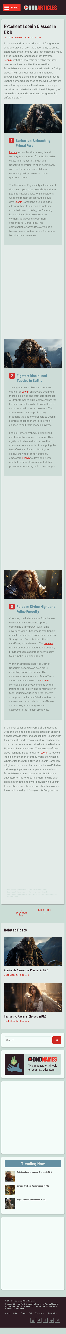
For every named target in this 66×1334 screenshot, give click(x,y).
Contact (15, 1313)
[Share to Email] (57, 1320)
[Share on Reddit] (51, 1320)
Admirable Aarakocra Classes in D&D (26, 970)
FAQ (30, 1313)
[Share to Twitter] (39, 1320)
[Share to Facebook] (45, 1320)
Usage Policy (52, 1313)
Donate (23, 1313)
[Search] (56, 1040)
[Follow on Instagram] (32, 1320)
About (7, 1313)
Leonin (8, 60)
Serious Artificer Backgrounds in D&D (33, 1186)
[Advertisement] (33, 292)
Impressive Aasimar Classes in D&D (25, 1016)
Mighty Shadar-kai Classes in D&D (31, 1199)
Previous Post (21, 912)
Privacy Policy (40, 1313)
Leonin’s (48, 643)
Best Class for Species (16, 975)
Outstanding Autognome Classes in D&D (34, 1172)
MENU (15, 7)
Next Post (44, 911)
